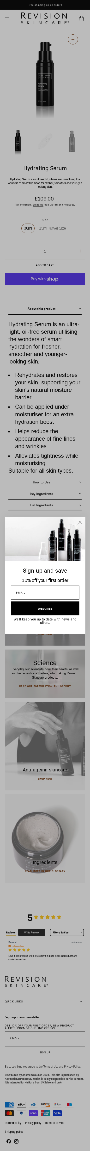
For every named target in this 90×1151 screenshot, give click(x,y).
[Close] (80, 522)
